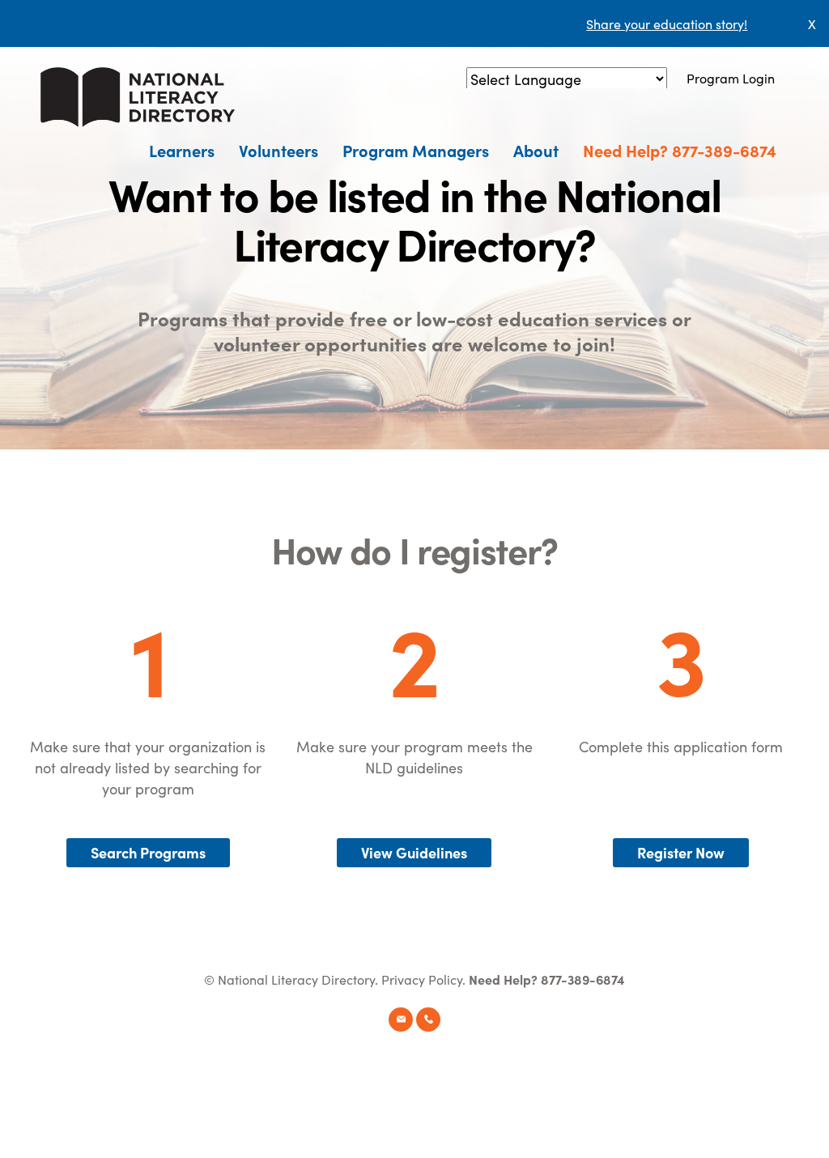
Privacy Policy (421, 979)
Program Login (731, 78)
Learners (182, 149)
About (536, 149)
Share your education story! (666, 23)
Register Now (681, 852)
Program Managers (415, 149)
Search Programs (148, 852)
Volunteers (278, 149)
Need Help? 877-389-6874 (679, 149)
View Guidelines (414, 852)
